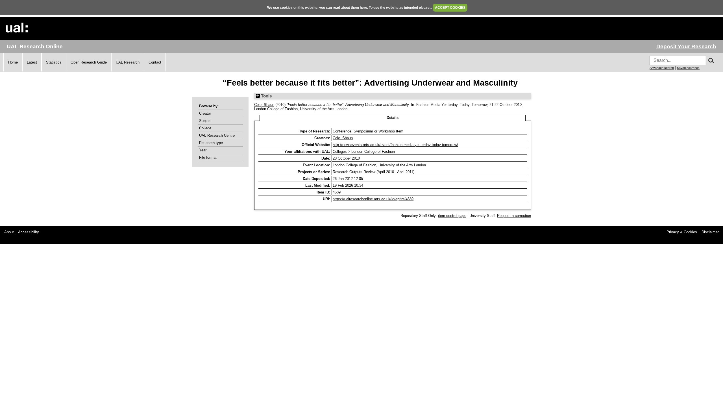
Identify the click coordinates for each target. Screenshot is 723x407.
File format (208, 157)
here (363, 8)
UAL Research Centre (217, 135)
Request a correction (514, 216)
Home (13, 62)
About (9, 232)
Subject (205, 121)
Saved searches (688, 67)
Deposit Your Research (686, 46)
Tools (266, 96)
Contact (155, 62)
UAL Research (128, 62)
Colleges (340, 151)
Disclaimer (710, 232)
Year (202, 150)
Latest (32, 62)
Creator (205, 113)
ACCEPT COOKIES (450, 8)
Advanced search (662, 67)
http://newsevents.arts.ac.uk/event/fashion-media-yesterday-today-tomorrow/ (395, 145)
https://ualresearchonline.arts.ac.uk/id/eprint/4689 (373, 199)
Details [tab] (392, 118)
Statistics (54, 62)
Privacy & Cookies (682, 232)
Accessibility (28, 232)
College (205, 128)
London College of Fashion (373, 151)
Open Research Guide (89, 62)
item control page (452, 216)
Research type (211, 143)
